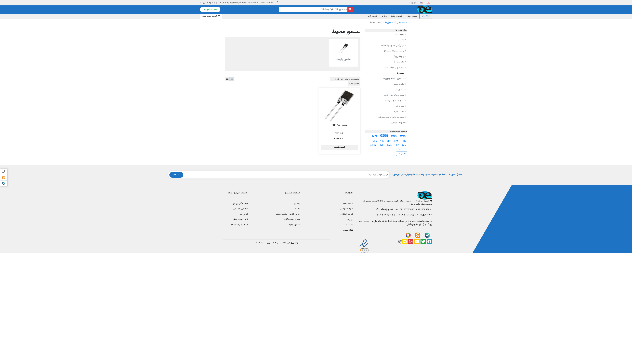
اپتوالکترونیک (399, 56)
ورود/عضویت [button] (210, 9)
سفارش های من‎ (240, 209)
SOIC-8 (373, 145)
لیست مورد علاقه (240, 219)
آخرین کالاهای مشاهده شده (288, 214)
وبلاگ (384, 16)
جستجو (297, 203)
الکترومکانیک (399, 112)
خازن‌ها (401, 40)
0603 (394, 136)
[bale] (427, 235)
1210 (404, 141)
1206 (374, 136)
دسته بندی (425, 16)
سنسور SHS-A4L (339, 125)
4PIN (382, 141)
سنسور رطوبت (343, 59)
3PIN (389, 141)
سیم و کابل (400, 106)
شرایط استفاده (347, 214)
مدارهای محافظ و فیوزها (394, 78)
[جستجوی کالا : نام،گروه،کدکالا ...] (350, 9)
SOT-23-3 (402, 149)
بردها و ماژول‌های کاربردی (393, 95)
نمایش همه (401, 153)
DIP (397, 145)
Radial (390, 145)
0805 (384, 136)
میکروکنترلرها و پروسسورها (393, 45)
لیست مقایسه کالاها (291, 219)
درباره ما (349, 219)
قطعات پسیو (399, 84)
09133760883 (267, 2)
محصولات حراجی (398, 122)
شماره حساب (347, 203)
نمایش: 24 (354, 83)
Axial (404, 145)
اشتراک (176, 175)
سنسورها (389, 22)
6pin (375, 141)
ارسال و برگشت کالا (239, 225)
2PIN (396, 141)
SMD (382, 145)
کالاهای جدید (396, 16)
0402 (403, 136)
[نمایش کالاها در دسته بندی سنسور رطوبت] (343, 48)
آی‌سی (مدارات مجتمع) (394, 51)
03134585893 (250, 2)
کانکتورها (400, 90)
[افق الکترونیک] (424, 9)
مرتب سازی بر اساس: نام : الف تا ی (345, 79)
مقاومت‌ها (400, 34)
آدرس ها (244, 214)
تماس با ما (372, 16)
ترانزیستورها (399, 62)
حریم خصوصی (346, 209)
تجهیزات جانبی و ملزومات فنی (391, 117)
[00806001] (339, 105)
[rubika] (408, 235)
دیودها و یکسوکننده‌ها (395, 67)
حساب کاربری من (240, 203)
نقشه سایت (348, 230)
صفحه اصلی (412, 16)
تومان (413, 2)
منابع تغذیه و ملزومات (395, 101)
